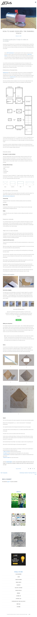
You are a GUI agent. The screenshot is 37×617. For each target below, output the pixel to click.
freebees (18, 593)
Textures (18, 606)
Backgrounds (18, 574)
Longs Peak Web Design (23, 614)
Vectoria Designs (6, 454)
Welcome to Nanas (6, 457)
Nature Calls (18, 598)
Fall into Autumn (18, 587)
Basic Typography (4, 472)
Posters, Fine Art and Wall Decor (18, 601)
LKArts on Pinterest (6, 451)
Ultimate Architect (13, 614)
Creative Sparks (9, 461)
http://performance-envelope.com (8, 196)
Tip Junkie (5, 453)
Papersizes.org (5, 72)
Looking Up (18, 595)
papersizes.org (12, 76)
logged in (8, 481)
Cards (18, 576)
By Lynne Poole (18, 468)
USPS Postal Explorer (10, 52)
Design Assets (18, 582)
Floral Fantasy (18, 590)
